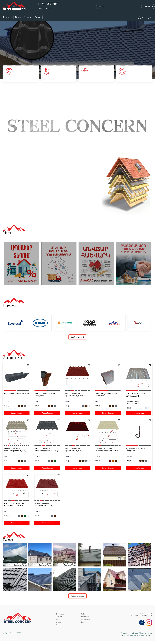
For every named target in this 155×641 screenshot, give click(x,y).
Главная (59, 617)
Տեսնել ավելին (77, 337)
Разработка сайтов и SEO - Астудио (136, 633)
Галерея (38, 17)
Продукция (7, 17)
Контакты (28, 17)
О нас (58, 619)
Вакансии (59, 622)
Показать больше (77, 596)
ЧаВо (83, 614)
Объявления (86, 619)
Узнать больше (16, 413)
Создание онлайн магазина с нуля (135, 635)
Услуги (18, 17)
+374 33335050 (146, 613)
